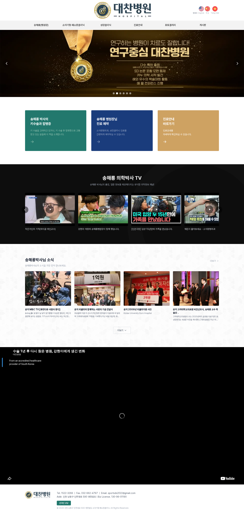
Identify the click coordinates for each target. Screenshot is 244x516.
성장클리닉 (105, 25)
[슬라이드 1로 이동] (114, 93)
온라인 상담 (63, 503)
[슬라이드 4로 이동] (124, 93)
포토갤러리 (170, 25)
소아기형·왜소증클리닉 (73, 25)
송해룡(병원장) (41, 25)
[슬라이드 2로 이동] (117, 93)
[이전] (25, 209)
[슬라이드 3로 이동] (120, 93)
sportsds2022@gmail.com (121, 493)
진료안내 (138, 25)
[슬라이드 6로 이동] (130, 93)
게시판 (203, 25)
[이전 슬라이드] (7, 63)
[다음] (219, 209)
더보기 (213, 261)
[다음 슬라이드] (237, 63)
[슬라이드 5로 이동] (127, 93)
